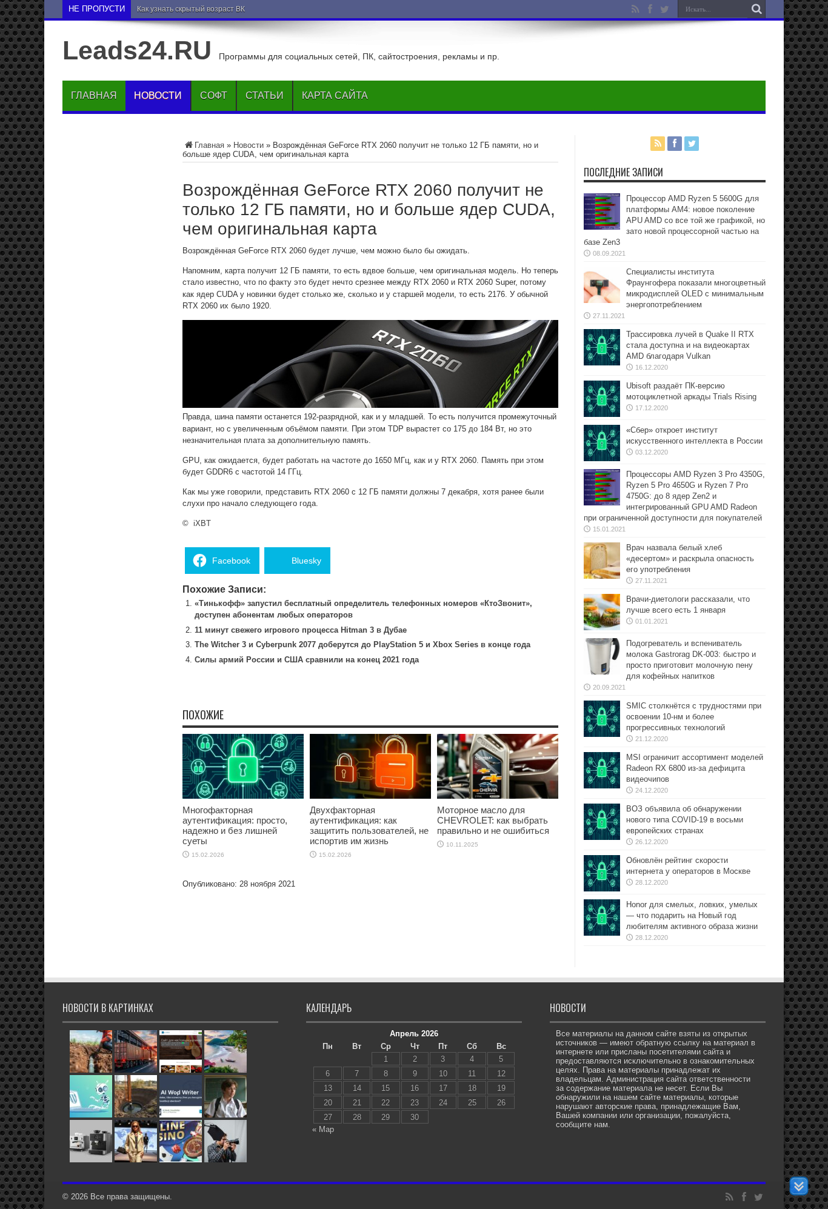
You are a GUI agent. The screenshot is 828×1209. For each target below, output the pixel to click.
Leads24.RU (137, 50)
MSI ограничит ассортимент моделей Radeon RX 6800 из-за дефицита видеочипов (694, 768)
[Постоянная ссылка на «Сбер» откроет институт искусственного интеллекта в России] (602, 458)
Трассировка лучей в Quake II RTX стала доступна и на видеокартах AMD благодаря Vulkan (690, 345)
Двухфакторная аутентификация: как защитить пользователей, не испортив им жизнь (369, 825)
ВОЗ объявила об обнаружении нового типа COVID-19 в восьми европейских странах (684, 819)
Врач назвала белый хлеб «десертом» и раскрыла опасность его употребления (690, 558)
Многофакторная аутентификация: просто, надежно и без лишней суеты (234, 825)
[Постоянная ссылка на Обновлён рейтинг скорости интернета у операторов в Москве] (602, 888)
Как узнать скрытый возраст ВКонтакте (204, 9)
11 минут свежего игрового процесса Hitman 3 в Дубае (301, 629)
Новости (158, 95)
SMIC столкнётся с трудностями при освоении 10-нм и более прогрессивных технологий (693, 716)
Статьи (264, 95)
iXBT (202, 523)
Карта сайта (335, 95)
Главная (94, 95)
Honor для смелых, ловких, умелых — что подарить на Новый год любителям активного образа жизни (692, 915)
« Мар (323, 1129)
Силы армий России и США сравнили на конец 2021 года (307, 659)
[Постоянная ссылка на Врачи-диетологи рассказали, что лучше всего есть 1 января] (602, 627)
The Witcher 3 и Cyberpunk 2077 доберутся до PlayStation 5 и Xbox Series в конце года (362, 644)
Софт (213, 95)
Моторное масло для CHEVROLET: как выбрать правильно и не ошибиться (493, 820)
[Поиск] (756, 9)
